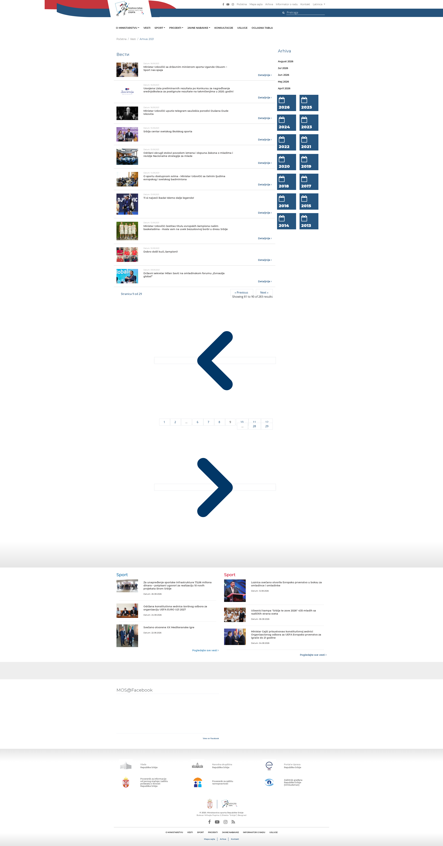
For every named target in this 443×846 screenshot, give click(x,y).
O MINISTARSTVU (174, 832)
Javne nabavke (198, 27)
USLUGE (273, 832)
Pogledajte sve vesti (205, 650)
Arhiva (269, 4)
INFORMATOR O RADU (254, 832)
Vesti (146, 27)
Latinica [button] (318, 4)
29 (266, 426)
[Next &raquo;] (215, 487)
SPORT (200, 832)
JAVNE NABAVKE (230, 832)
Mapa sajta (256, 4)
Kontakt (305, 4)
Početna (242, 4)
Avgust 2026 (285, 61)
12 (266, 422)
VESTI (190, 832)
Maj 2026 (283, 81)
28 (255, 426)
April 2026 (284, 88)
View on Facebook (211, 738)
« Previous (242, 292)
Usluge (242, 27)
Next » (264, 292)
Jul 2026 (283, 68)
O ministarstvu (127, 27)
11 (255, 422)
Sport (159, 27)
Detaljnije (264, 75)
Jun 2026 (283, 74)
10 (242, 422)
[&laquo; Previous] (215, 360)
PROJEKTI (213, 832)
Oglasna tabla (262, 27)
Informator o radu (287, 4)
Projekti (175, 27)
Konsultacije (223, 27)
